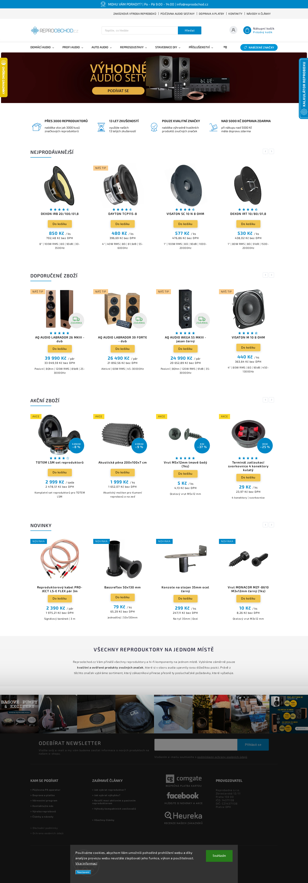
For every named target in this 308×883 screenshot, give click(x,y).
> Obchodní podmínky (44, 828)
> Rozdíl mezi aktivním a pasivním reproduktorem (114, 802)
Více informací (86, 863)
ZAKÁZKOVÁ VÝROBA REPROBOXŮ (134, 13)
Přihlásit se (253, 744)
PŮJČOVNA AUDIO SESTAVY (177, 13)
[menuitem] (44, 47)
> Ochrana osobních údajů (46, 833)
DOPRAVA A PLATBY (211, 13)
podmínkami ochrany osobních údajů (222, 757)
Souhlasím (219, 856)
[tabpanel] (59, 208)
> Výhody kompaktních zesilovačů (114, 808)
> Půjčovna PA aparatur (45, 789)
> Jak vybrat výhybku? (106, 795)
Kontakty (235, 13)
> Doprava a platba (42, 795)
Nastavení (83, 872)
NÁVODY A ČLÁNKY (259, 13)
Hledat (190, 30)
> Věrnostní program (43, 800)
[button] (9, 78)
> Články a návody (41, 816)
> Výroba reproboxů (43, 811)
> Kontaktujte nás (41, 806)
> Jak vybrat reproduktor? (109, 789)
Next (272, 151)
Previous (266, 151)
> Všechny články (103, 820)
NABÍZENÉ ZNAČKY (261, 47)
